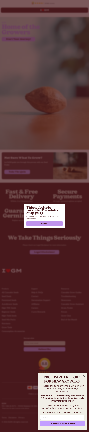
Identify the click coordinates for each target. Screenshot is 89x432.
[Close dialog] (84, 376)
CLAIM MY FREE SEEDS (62, 423)
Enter (44, 223)
